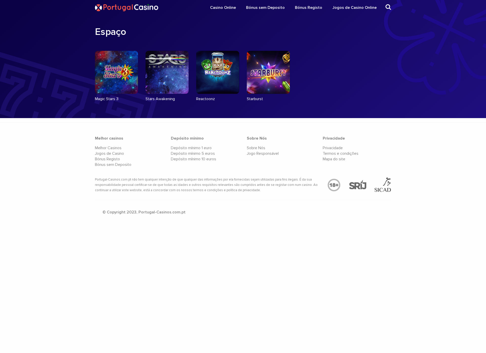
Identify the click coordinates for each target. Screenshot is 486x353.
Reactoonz (205, 98)
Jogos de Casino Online (354, 7)
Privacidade (333, 147)
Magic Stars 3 (106, 98)
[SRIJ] (357, 185)
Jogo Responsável (263, 153)
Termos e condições (340, 153)
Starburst (255, 98)
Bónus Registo (308, 7)
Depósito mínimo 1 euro (191, 147)
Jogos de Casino (109, 153)
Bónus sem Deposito (265, 7)
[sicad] (383, 185)
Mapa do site (334, 159)
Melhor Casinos (108, 147)
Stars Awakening (160, 98)
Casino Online (223, 7)
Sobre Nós (256, 147)
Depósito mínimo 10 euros (193, 159)
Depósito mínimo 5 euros (193, 153)
